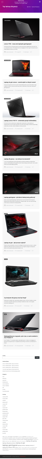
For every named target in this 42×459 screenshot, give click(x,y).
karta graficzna (18, 438)
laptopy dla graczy (31, 441)
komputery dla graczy (12, 439)
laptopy (10, 441)
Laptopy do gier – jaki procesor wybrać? (15, 243)
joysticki (14, 438)
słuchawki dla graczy (18, 449)
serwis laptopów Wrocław (33, 447)
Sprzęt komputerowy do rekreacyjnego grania (11, 371)
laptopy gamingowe (10, 445)
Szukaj (4, 355)
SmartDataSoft (23, 456)
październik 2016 (6, 413)
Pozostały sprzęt (6, 391)
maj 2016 (4, 422)
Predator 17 (19, 447)
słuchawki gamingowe (32, 449)
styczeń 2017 (5, 407)
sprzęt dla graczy (6, 449)
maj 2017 (4, 400)
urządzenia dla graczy (6, 450)
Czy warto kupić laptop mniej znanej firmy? (11, 369)
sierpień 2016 (5, 416)
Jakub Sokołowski (9, 52)
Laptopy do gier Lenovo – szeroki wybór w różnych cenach (20, 82)
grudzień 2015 (5, 431)
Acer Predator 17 (16, 436)
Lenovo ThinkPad (6, 385)
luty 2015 (4, 433)
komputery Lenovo (35, 439)
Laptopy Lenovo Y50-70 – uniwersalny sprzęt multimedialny (20, 121)
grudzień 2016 (5, 409)
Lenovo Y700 (11, 447)
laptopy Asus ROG (19, 441)
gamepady (29, 436)
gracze (32, 436)
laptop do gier (7, 441)
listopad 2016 (5, 411)
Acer (5, 314)
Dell (27, 436)
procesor (23, 447)
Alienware (20, 436)
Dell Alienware (5, 382)
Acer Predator (10, 436)
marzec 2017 (5, 404)
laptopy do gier (20, 443)
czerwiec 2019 (5, 396)
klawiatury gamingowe (33, 438)
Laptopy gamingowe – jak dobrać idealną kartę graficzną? (19, 197)
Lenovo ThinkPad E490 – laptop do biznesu (11, 365)
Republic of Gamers (27, 447)
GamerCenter (21, 1)
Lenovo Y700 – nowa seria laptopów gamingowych (17, 44)
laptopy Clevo (24, 441)
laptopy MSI (5, 447)
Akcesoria (4, 378)
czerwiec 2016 (5, 420)
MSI (3, 387)
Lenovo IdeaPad (7, 20)
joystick (10, 438)
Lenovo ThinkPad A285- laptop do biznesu (10, 363)
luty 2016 (4, 427)
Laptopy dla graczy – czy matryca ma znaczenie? (17, 159)
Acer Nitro (6, 436)
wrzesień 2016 (5, 415)
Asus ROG (4, 380)
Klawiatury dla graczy (25, 438)
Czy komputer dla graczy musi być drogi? (15, 298)
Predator (16, 447)
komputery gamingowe (28, 439)
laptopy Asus (14, 441)
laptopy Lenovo (22, 445)
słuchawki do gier (25, 449)
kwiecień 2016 (5, 424)
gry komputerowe (6, 438)
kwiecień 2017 (5, 402)
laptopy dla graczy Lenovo (9, 443)
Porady (6, 137)
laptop (4, 441)
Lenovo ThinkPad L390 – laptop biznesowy (10, 367)
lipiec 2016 (4, 418)
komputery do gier (20, 439)
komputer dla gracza (5, 439)
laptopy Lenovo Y (30, 445)
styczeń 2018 (5, 398)
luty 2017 (4, 405)
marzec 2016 (5, 426)
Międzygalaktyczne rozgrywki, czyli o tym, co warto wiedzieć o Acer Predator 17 (21, 337)
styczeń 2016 (5, 429)
